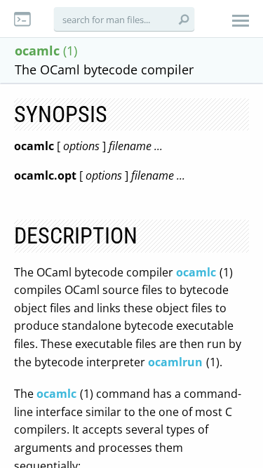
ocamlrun (175, 362)
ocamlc (196, 272)
